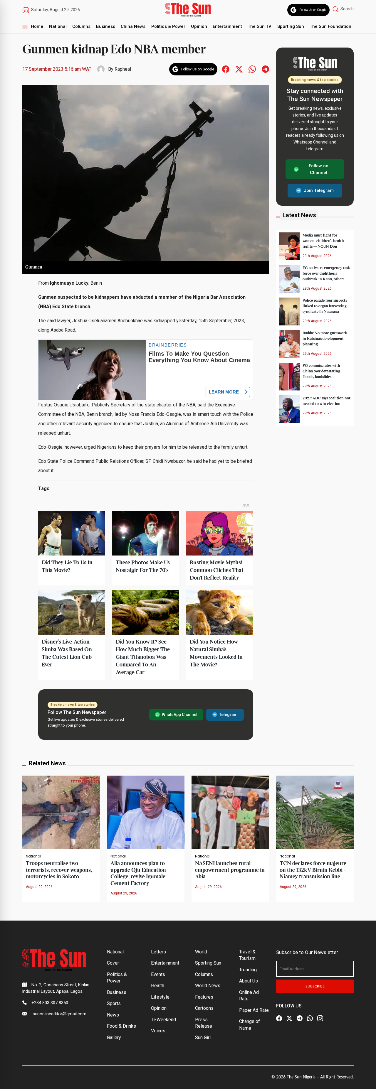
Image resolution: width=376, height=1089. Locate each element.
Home (37, 26)
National (58, 26)
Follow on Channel (318, 169)
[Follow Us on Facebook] (279, 1018)
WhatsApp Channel (179, 714)
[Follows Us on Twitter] (239, 69)
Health (157, 985)
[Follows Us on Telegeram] (265, 69)
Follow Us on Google (312, 9)
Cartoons (204, 1008)
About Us (248, 981)
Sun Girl (203, 1037)
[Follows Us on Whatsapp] (252, 69)
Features (204, 997)
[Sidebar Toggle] (25, 26)
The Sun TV (259, 26)
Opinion (199, 26)
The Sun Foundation (330, 26)
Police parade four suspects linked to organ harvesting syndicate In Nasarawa (325, 305)
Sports (114, 1003)
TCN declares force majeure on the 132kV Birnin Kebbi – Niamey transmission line (313, 870)
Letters (158, 952)
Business (105, 26)
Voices (158, 1031)
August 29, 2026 (39, 887)
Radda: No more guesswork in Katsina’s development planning (325, 338)
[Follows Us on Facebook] (225, 69)
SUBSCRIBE (315, 986)
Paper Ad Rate (254, 1010)
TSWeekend (163, 1019)
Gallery (114, 1037)
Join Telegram (319, 190)
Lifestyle (160, 997)
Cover (113, 963)
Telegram (228, 714)
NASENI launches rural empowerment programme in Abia (230, 870)
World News (207, 985)
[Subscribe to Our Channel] (300, 1018)
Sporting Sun (290, 26)
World (201, 952)
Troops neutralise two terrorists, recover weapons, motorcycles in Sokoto (59, 870)
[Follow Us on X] (289, 1018)
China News (133, 26)
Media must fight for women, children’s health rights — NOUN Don (323, 240)
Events (158, 974)
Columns (81, 26)
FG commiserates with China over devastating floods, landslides (321, 371)
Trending (248, 969)
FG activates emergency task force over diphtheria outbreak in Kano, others (326, 273)
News (113, 1015)
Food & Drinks (121, 1026)
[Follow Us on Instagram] (320, 1018)
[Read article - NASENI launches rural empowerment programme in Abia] (230, 812)
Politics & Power (168, 26)
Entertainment (227, 26)
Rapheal (123, 69)
